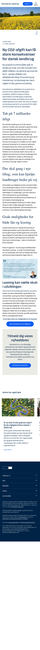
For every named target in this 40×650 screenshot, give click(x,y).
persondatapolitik (13, 522)
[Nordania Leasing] (10, 4)
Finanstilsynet (23, 517)
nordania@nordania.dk (16, 506)
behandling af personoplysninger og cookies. (15, 518)
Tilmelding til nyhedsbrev (20, 365)
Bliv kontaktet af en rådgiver (20, 324)
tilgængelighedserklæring (28, 522)
